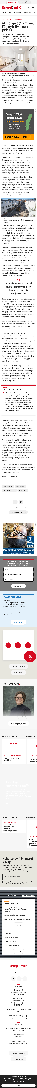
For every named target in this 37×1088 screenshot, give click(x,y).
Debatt (10, 12)
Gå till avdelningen (30, 736)
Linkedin (19, 978)
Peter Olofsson (18, 1030)
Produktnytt (28, 12)
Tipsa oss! (25, 973)
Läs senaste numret (18, 666)
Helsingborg (20, 486)
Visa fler (18, 925)
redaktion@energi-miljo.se (18, 1043)
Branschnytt (18, 12)
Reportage (22, 490)
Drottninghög (8, 486)
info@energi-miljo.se (18, 1003)
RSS (24, 978)
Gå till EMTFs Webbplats (28, 895)
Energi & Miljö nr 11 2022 (18, 512)
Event (33, 973)
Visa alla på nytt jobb (18, 724)
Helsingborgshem (9, 490)
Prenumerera (18, 672)
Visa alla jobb (18, 622)
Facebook (13, 978)
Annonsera (5, 973)
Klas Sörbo (18, 1037)
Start (4, 12)
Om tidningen (15, 973)
